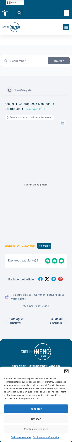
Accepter (36, 408)
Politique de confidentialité (46, 437)
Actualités (54, 365)
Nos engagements (37, 365)
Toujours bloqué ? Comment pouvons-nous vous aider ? (37, 297)
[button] (5, 13)
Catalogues (12, 109)
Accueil (10, 104)
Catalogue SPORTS (16, 321)
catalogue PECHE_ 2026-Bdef (20, 245)
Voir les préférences (36, 429)
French (14, 2)
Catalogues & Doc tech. (35, 104)
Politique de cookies (21, 437)
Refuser (36, 418)
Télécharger (44, 245)
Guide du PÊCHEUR (56, 321)
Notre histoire (19, 365)
